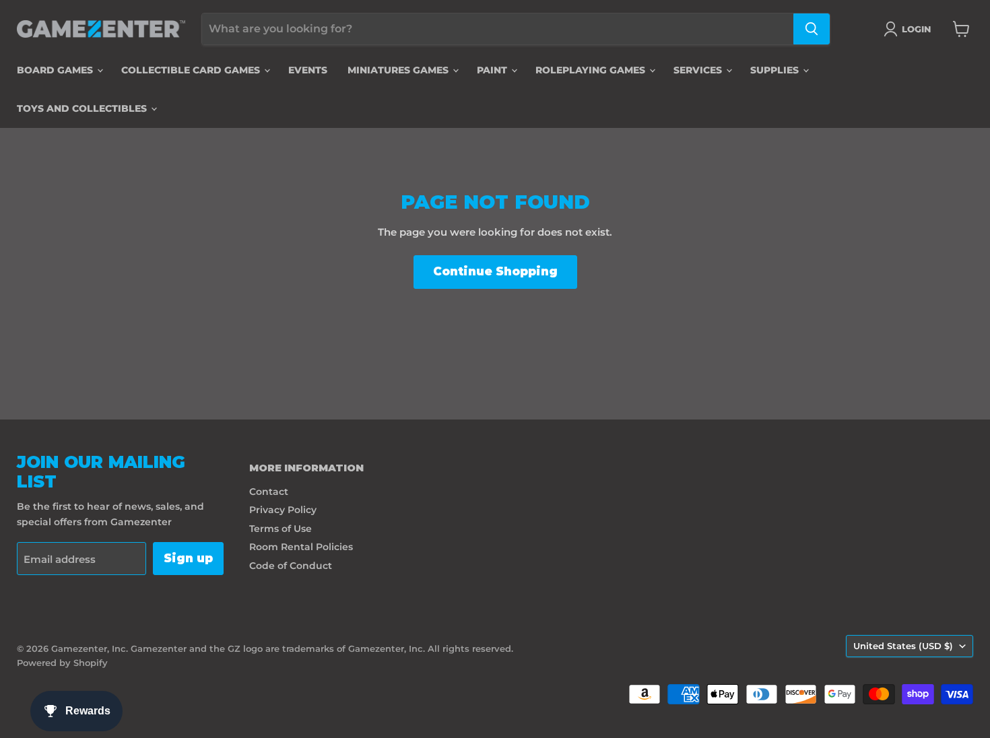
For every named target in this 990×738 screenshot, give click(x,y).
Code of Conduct (290, 566)
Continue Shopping (495, 271)
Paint (493, 70)
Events (307, 70)
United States (903, 645)
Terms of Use (280, 529)
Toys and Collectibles (83, 108)
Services (699, 70)
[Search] (811, 28)
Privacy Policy (283, 510)
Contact (268, 491)
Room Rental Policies (301, 547)
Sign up (188, 558)
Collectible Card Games (192, 70)
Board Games (56, 70)
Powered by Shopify (62, 662)
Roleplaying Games (591, 70)
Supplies (775, 70)
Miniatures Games (399, 70)
